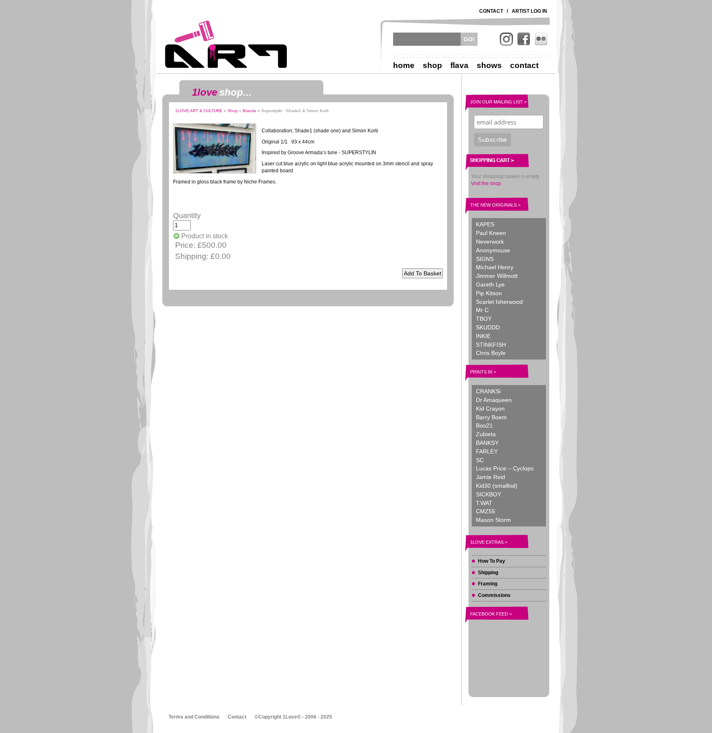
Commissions (494, 595)
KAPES (485, 224)
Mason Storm (493, 520)
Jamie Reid (490, 477)
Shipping (488, 573)
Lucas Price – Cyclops (505, 468)
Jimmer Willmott (497, 276)
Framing (487, 584)
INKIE (483, 336)
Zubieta (486, 434)
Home (404, 65)
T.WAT (484, 503)
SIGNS (485, 259)
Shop (432, 65)
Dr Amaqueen (494, 400)
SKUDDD (488, 327)
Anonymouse (493, 250)
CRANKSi (488, 391)
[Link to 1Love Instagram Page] (506, 39)
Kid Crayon (490, 408)
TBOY (484, 318)
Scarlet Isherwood (499, 301)
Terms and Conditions (194, 717)
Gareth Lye (490, 284)
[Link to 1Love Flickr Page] (541, 39)
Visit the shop (486, 183)
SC (480, 460)
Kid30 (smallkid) (497, 485)
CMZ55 (485, 511)
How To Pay (491, 561)
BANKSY (487, 442)
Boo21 (484, 425)
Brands (249, 110)
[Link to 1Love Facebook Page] (523, 39)
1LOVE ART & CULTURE (198, 110)
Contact (491, 11)
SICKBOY (488, 494)
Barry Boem (491, 417)
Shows (489, 65)
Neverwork (490, 241)
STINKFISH (491, 344)
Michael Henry (494, 267)
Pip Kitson (489, 293)
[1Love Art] (226, 44)
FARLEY (487, 451)
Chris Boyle (491, 353)
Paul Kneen (491, 233)
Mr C (482, 310)
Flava (459, 65)
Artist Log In (529, 11)
